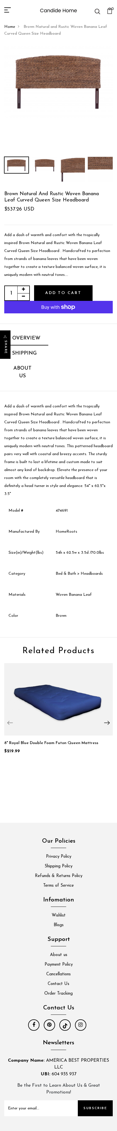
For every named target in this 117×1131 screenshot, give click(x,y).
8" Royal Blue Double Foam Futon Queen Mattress (51, 743)
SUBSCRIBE (95, 1108)
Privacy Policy (58, 857)
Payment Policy (59, 965)
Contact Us (58, 984)
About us (58, 955)
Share (5, 347)
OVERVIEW (26, 338)
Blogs (59, 925)
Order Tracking (58, 994)
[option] (58, 81)
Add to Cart (63, 293)
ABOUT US (22, 372)
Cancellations (58, 974)
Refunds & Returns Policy (58, 876)
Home (9, 27)
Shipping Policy (58, 866)
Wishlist (59, 915)
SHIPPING (24, 353)
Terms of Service (58, 886)
